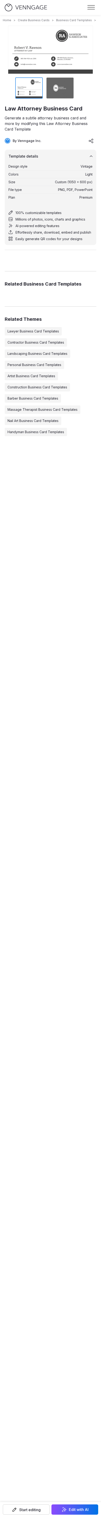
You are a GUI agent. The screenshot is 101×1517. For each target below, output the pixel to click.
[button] (26, 1509)
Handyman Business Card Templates (36, 432)
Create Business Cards (34, 20)
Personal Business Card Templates (34, 365)
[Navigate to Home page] (26, 7)
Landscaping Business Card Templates (37, 354)
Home (7, 20)
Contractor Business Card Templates (36, 342)
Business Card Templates (74, 20)
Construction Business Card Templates (37, 387)
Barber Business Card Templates (33, 398)
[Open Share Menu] (91, 141)
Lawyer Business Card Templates (33, 331)
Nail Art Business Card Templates (33, 421)
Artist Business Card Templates (31, 376)
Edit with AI (79, 1509)
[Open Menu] (91, 7)
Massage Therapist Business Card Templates (43, 409)
